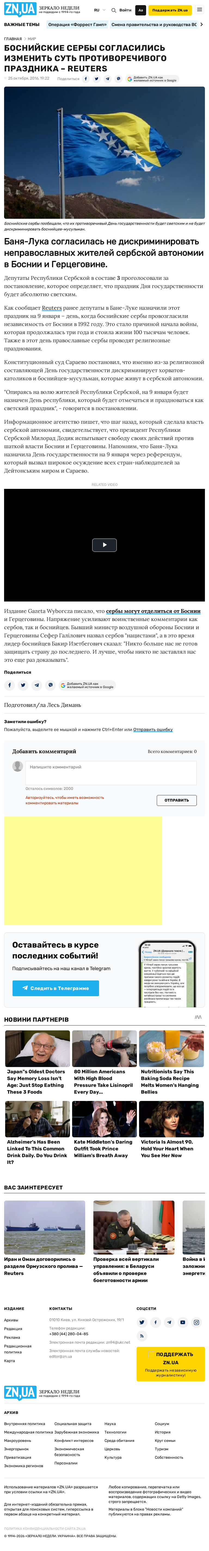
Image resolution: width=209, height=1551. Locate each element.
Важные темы (22, 25)
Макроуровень (17, 1440)
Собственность (169, 1457)
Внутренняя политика (24, 1424)
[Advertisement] (83, 870)
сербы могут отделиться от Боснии (153, 610)
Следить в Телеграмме (59, 988)
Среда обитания (119, 1440)
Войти (125, 10)
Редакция (13, 1329)
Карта (9, 1361)
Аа (141, 10)
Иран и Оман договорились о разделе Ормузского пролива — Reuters (43, 1266)
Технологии (115, 1432)
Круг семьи (165, 1440)
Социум (162, 1424)
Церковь (112, 1449)
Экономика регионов (23, 1466)
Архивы (11, 1320)
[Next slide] (200, 24)
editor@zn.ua (60, 1356)
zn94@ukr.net (118, 1342)
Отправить (177, 800)
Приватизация (17, 1457)
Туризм (161, 1449)
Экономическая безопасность (69, 1452)
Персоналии (66, 1463)
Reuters (52, 307)
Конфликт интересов (74, 1440)
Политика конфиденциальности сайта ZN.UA (45, 1529)
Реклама (12, 1337)
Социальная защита (72, 1424)
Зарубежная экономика (76, 1432)
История (163, 1432)
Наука (110, 1424)
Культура (113, 1457)
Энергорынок (16, 1449)
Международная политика (28, 1432)
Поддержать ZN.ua (170, 10)
